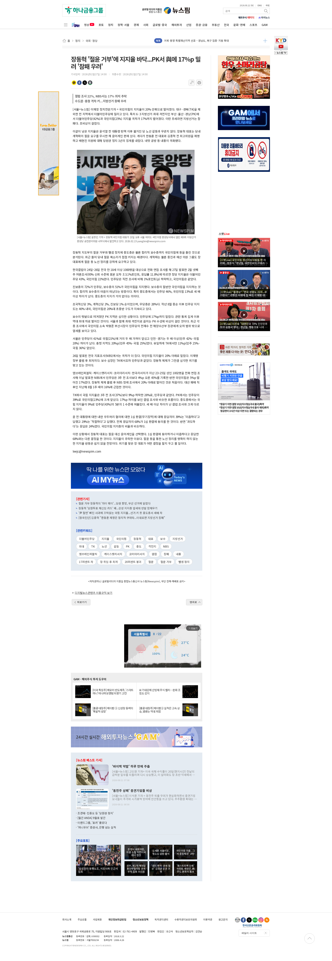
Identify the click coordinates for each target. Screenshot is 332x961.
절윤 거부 (166, 562)
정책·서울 (123, 25)
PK (127, 546)
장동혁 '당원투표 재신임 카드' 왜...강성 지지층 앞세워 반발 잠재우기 (118, 508)
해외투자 (177, 25)
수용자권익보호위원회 (185, 919)
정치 (110, 25)
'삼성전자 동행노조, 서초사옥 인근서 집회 (98, 870)
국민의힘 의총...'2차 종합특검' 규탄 (185, 852)
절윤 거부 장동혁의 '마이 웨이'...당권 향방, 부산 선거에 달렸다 (114, 503)
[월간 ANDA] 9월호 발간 (91, 818)
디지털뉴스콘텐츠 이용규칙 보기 (93, 593)
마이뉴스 (264, 17)
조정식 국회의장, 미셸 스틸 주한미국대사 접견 (136, 852)
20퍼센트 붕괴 (133, 562)
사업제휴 (97, 919)
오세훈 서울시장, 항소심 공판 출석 (160, 852)
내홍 (178, 554)
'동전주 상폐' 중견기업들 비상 (132, 791)
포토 (101, 25)
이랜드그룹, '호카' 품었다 (92, 823)
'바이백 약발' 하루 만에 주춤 (131, 766)
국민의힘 (121, 539)
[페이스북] (243, 920)
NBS (166, 546)
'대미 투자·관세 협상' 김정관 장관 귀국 (160, 868)
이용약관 (207, 919)
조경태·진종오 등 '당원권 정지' (95, 813)
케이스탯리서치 (113, 554)
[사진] (92, 774)
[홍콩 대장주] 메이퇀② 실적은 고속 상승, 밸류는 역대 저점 (159, 710)
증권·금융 (202, 25)
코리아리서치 (137, 554)
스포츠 (253, 25)
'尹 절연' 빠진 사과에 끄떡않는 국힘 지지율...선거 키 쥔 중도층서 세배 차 (120, 513)
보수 (162, 539)
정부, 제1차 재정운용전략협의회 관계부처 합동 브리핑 (136, 868)
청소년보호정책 (140, 919)
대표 (150, 539)
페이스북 (79, 82)
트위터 (84, 82)
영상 (86, 25)
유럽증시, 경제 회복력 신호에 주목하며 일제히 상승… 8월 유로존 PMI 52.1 (205, 40)
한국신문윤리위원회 (252, 926)
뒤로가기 (82, 602)
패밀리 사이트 (249, 933)
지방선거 (177, 539)
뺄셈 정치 (184, 562)
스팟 (224, 234)
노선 (104, 546)
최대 (81, 546)
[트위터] (249, 920)
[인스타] (261, 920)
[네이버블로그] (255, 920)
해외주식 (246, 17)
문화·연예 (239, 25)
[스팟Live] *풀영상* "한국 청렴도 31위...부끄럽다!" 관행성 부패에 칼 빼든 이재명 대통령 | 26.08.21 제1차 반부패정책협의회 (243, 293)
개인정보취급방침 (117, 919)
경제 (136, 25)
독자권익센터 (161, 919)
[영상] (244, 252)
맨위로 (193, 602)
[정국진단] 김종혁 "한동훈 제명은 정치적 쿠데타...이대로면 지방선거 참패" (122, 518)
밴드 (90, 82)
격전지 (152, 546)
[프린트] (199, 83)
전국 (226, 25)
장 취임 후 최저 (109, 562)
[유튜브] (237, 920)
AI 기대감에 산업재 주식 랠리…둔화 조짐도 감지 (159, 691)
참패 (166, 554)
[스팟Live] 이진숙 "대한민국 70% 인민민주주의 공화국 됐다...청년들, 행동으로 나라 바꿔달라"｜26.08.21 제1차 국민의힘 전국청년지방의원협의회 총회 (244, 325)
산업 (188, 25)
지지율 (105, 539)
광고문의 (223, 919)
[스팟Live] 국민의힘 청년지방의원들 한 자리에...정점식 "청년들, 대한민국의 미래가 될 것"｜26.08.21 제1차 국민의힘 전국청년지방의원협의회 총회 (244, 261)
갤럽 (154, 554)
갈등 (116, 546)
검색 (266, 10)
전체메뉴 (65, 25)
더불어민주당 (87, 539)
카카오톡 (74, 82)
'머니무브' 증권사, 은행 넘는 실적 (96, 827)
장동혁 (137, 539)
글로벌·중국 (160, 25)
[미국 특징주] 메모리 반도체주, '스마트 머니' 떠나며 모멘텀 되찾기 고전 (113, 691)
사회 (145, 25)
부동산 (216, 25)
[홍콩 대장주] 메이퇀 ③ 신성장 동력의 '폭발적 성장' (113, 710)
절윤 (151, 562)
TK (93, 546)
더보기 (265, 40)
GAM (265, 25)
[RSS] (266, 920)
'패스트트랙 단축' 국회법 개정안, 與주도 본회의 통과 (186, 868)
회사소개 (66, 919)
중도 (138, 546)
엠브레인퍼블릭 (88, 554)
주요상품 (82, 919)
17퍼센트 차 (86, 562)
